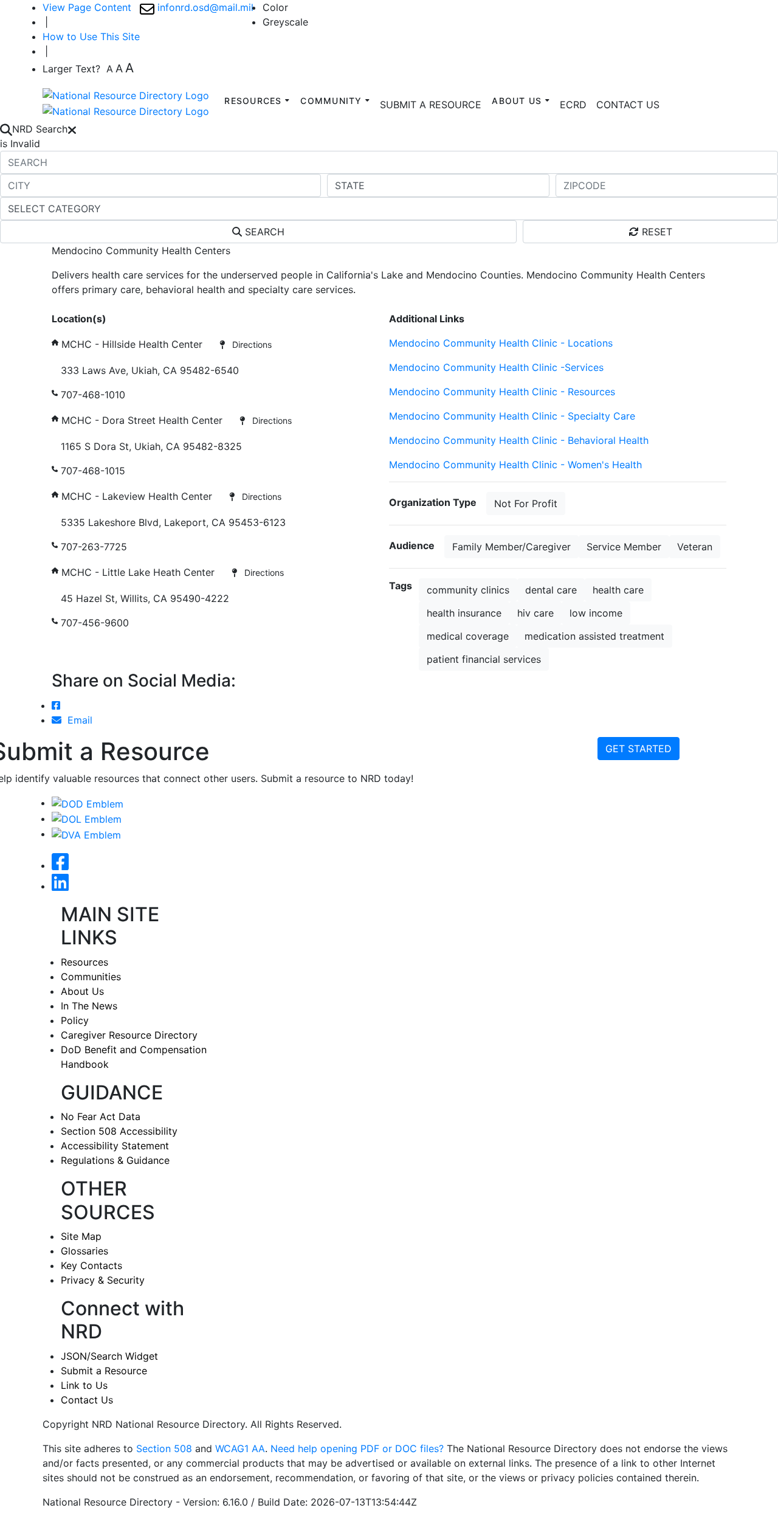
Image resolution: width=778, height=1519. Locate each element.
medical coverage (468, 636)
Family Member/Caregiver (511, 547)
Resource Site (83, 304)
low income (596, 613)
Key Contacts (91, 1265)
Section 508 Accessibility (119, 1131)
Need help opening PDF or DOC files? (357, 1448)
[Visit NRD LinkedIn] (60, 886)
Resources (84, 962)
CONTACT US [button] (627, 105)
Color (275, 7)
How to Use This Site (91, 36)
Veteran (694, 547)
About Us (82, 991)
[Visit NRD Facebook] (60, 865)
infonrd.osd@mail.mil (203, 7)
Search (263, 232)
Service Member (624, 547)
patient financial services (484, 659)
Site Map (81, 1236)
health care (618, 590)
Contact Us (87, 1400)
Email (76, 720)
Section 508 (164, 1448)
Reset (655, 232)
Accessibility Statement (115, 1146)
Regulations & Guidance (115, 1160)
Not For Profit (525, 503)
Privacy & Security (103, 1280)
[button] (573, 104)
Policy (75, 1020)
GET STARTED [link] (638, 748)
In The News (89, 1006)
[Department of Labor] (87, 818)
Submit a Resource (104, 1371)
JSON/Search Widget (109, 1356)
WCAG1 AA (240, 1448)
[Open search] (6, 129)
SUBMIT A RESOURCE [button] (430, 105)
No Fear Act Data (100, 1116)
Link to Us (84, 1385)
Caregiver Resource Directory (129, 1035)
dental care (551, 590)
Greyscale (285, 22)
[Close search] (72, 129)
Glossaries (84, 1251)
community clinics (468, 590)
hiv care (535, 613)
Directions (248, 344)
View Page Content (87, 7)
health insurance (464, 613)
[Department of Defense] (87, 803)
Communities (91, 977)
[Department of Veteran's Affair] (86, 834)
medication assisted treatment (594, 636)
